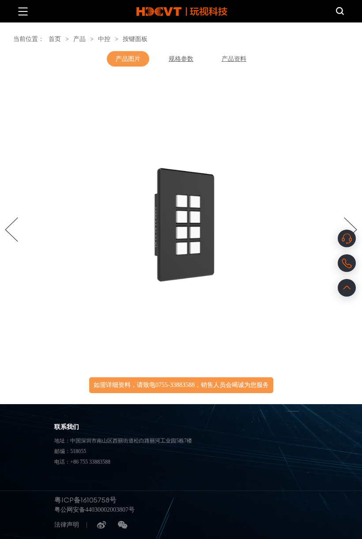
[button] (11, 229)
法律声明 (66, 524)
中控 (104, 39)
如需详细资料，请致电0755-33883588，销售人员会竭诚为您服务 (181, 385)
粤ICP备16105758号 (85, 499)
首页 (55, 39)
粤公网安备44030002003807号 (94, 509)
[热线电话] (347, 263)
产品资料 (234, 59)
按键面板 (135, 39)
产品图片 (128, 59)
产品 (79, 39)
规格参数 (181, 59)
